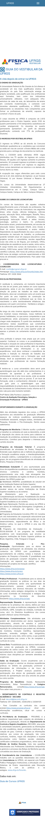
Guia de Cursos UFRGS (12, 781)
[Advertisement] (22, 35)
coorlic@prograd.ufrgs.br (16, 269)
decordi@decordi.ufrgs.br (16, 699)
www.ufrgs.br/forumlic (17, 770)
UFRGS (10, 3)
